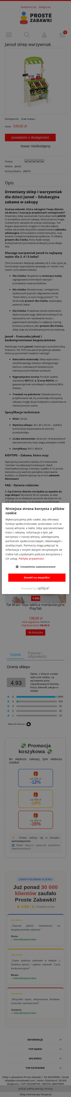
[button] (35, 566)
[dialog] (35, 548)
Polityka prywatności (31, 558)
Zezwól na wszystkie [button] (37, 577)
